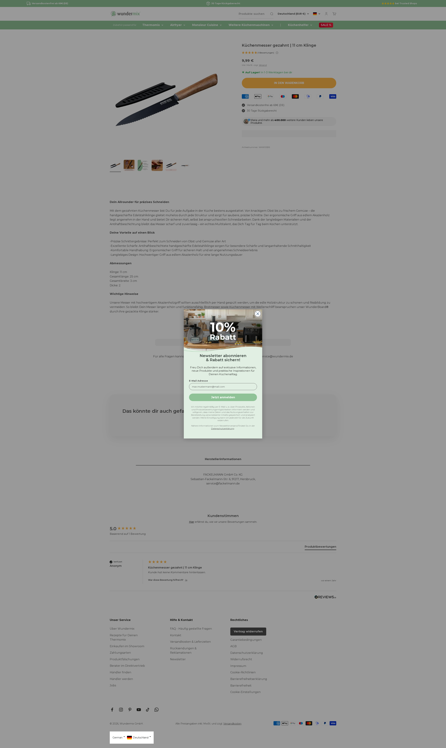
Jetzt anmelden (223, 397)
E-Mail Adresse (198, 380)
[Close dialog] (258, 314)
